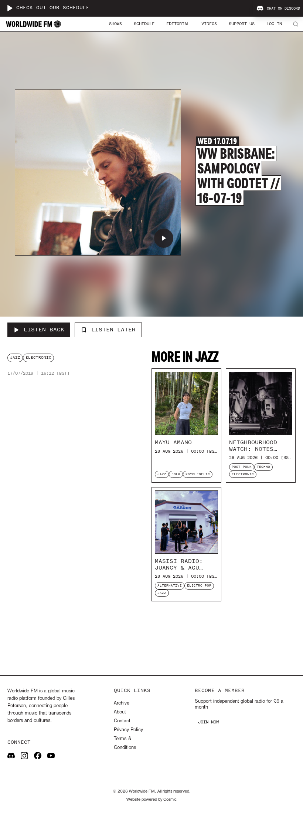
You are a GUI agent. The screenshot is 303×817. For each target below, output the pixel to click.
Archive (121, 703)
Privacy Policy (128, 730)
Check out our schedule (52, 8)
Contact (122, 721)
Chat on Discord (283, 8)
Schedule (144, 23)
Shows (115, 23)
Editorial (178, 23)
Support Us (242, 23)
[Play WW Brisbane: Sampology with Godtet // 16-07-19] (163, 238)
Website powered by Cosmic (151, 799)
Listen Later (113, 329)
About (120, 712)
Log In (274, 23)
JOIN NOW (208, 722)
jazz (15, 357)
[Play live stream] (9, 8)
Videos (209, 23)
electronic (38, 357)
